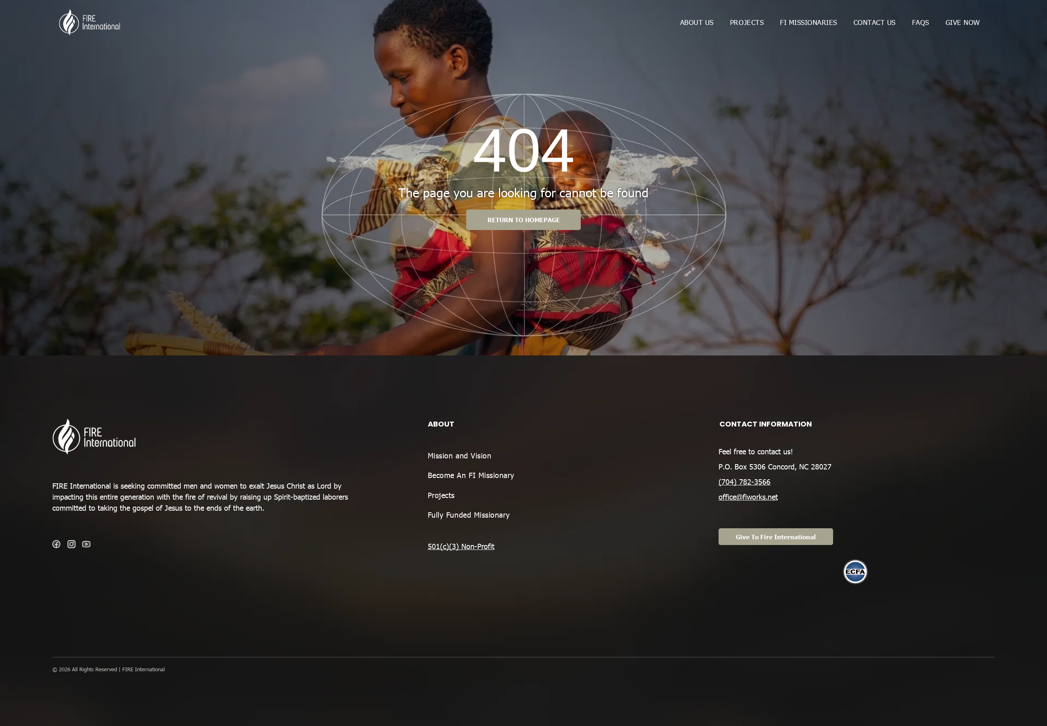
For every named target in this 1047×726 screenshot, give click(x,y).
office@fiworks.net (748, 496)
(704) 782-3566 (745, 481)
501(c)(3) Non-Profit (461, 546)
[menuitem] (697, 22)
